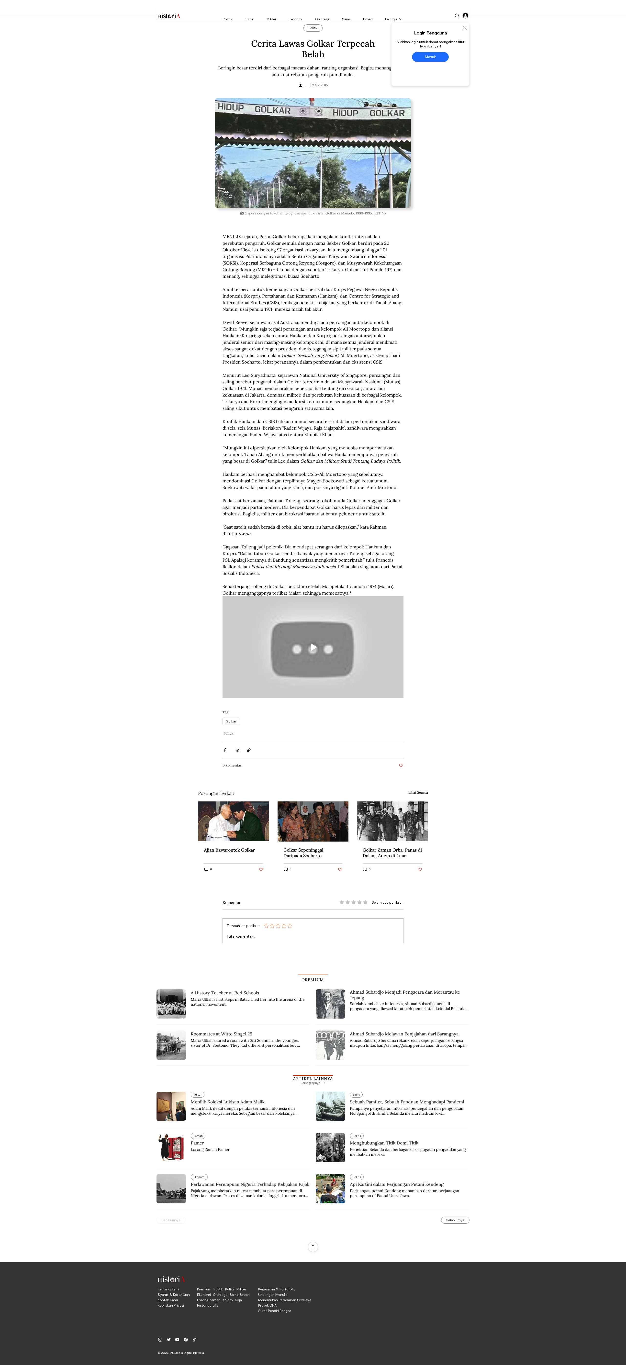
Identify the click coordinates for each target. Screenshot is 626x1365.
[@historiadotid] (177, 1339)
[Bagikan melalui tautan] (248, 750)
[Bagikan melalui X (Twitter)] (237, 750)
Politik (229, 733)
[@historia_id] (168, 1339)
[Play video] (313, 647)
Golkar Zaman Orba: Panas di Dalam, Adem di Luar (392, 852)
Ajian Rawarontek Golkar (229, 850)
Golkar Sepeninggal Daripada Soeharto (303, 852)
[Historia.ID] (168, 16)
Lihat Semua (418, 792)
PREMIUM (313, 979)
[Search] (457, 16)
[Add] (313, 153)
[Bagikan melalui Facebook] (225, 750)
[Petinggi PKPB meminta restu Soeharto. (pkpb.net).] (233, 821)
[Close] (464, 28)
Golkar (231, 721)
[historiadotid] (160, 1339)
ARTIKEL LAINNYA (313, 1078)
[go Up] (313, 1247)
